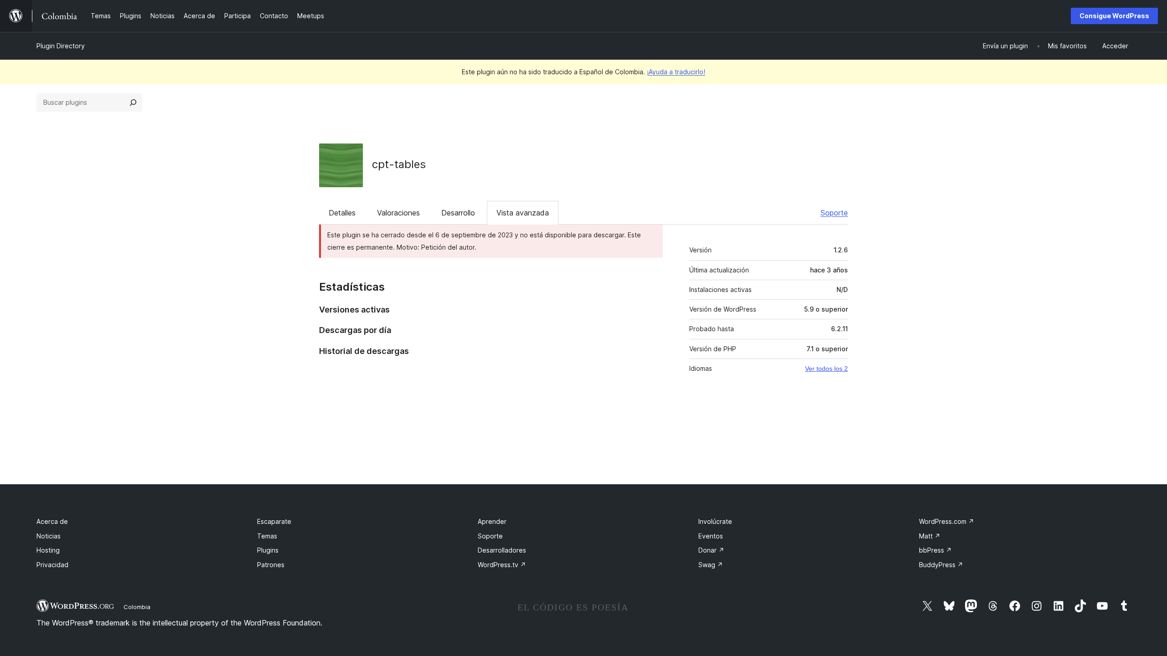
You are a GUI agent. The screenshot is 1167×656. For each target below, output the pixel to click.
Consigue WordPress (1114, 16)
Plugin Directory (60, 46)
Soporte (834, 212)
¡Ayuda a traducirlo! (676, 72)
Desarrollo (458, 212)
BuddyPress (941, 565)
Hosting (48, 550)
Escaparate (274, 521)
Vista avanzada (522, 212)
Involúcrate (715, 521)
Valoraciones (398, 212)
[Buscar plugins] (133, 102)
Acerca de (52, 521)
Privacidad (52, 565)
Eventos (710, 536)
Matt (929, 536)
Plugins (268, 550)
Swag (710, 565)
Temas (267, 536)
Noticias (48, 536)
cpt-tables (399, 164)
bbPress (935, 550)
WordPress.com (946, 521)
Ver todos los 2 (826, 368)
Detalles (342, 212)
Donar (711, 550)
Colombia (137, 606)
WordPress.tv (502, 565)
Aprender (492, 521)
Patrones (270, 565)
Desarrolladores (502, 550)
